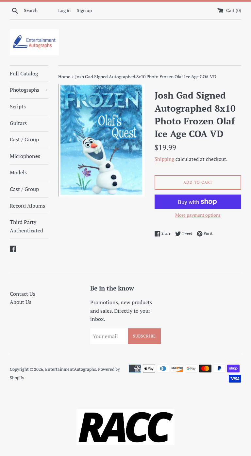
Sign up (84, 10)
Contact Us (22, 293)
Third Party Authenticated (26, 226)
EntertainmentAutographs (70, 369)
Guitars (18, 123)
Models (18, 172)
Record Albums (27, 205)
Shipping (164, 159)
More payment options (198, 215)
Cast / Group (24, 139)
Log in (64, 10)
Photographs (29, 89)
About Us (20, 302)
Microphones (25, 156)
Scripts (18, 106)
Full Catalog (24, 73)
